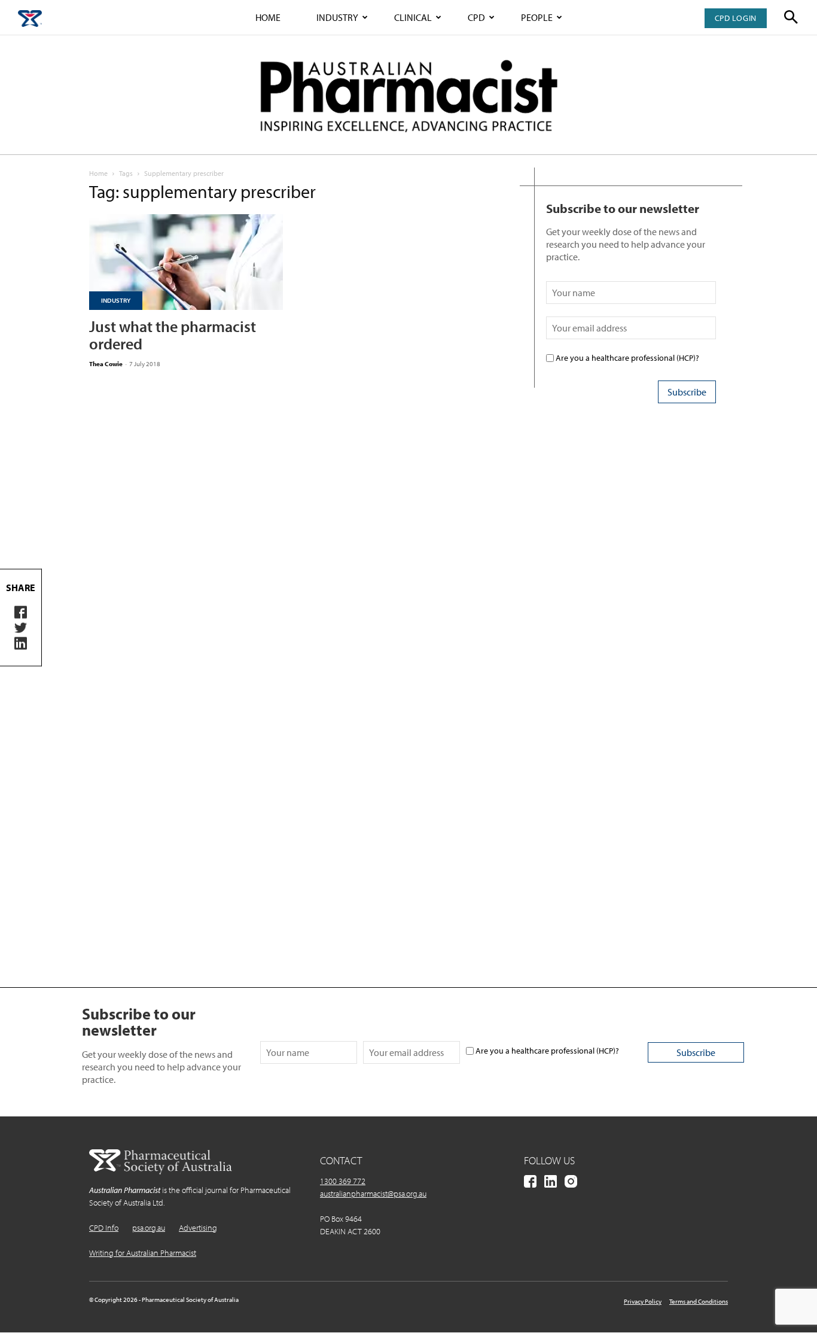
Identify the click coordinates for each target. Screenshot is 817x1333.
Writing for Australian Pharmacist (142, 1252)
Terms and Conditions (698, 1301)
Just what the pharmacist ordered (172, 335)
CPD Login (736, 18)
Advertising (198, 1227)
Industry (337, 17)
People (537, 17)
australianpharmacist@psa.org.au (373, 1193)
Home (268, 17)
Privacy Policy (642, 1301)
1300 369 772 (342, 1181)
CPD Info (103, 1227)
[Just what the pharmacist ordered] (186, 262)
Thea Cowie (106, 364)
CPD (476, 17)
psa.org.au (148, 1227)
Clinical (413, 17)
